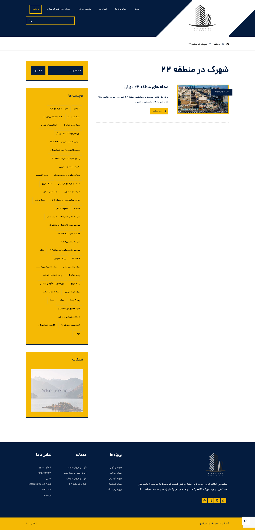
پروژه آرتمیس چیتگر (71, 267)
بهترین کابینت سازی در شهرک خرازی (65, 150)
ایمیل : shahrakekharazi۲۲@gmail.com (39, 484)
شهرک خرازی (47, 183)
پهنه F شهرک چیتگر (51, 292)
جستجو (38, 70)
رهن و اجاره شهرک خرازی (69, 167)
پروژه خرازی (75, 283)
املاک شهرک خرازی (49, 125)
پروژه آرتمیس (60, 258)
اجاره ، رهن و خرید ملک (75, 473)
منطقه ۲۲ (76, 258)
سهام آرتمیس (42, 175)
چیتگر (52, 300)
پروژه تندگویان (74, 275)
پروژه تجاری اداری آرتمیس (46, 267)
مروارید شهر (40, 200)
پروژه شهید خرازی (72, 292)
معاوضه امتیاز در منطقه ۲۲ (69, 233)
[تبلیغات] (57, 390)
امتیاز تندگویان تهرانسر (52, 117)
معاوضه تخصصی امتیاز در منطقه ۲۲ (65, 250)
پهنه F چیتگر (75, 300)
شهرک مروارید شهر (51, 192)
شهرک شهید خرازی (72, 192)
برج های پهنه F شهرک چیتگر (68, 133)
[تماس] (211, 500)
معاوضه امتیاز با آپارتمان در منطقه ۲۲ (64, 225)
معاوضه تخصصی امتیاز (70, 242)
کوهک (77, 333)
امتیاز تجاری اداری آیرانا (58, 108)
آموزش (77, 108)
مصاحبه (77, 208)
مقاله (42, 250)
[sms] (204, 500)
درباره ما (47, 495)
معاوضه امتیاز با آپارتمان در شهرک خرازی (63, 217)
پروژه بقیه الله (115, 490)
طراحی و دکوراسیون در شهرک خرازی (65, 200)
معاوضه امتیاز (62, 208)
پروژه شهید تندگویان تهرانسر (52, 283)
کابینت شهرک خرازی (46, 325)
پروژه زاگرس (116, 467)
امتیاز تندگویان (74, 117)
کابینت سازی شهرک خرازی (69, 317)
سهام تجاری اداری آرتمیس (69, 183)
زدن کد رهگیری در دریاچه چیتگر (67, 175)
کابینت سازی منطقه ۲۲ (70, 325)
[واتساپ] (223, 500)
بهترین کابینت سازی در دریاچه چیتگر (64, 142)
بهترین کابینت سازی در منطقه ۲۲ (66, 158)
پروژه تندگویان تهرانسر (52, 275)
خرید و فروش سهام (77, 467)
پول (62, 300)
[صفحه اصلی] (227, 44)
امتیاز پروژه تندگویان (71, 125)
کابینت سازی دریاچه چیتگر (69, 308)
